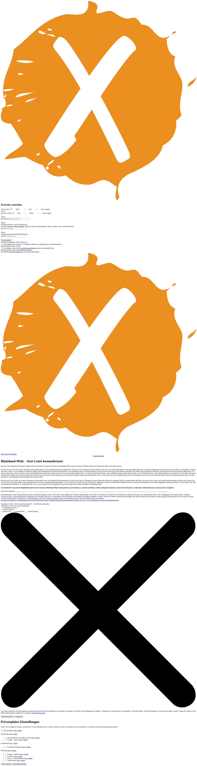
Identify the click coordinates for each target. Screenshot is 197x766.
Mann (17, 209)
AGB (41, 244)
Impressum (4, 500)
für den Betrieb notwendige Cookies (23, 738)
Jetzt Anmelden (6, 240)
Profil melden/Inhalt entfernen (70, 500)
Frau (30, 209)
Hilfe (58, 500)
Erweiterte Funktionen (19, 747)
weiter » (3, 211)
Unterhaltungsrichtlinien (28, 248)
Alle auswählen (8, 730)
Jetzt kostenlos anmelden (9, 454)
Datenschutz (39, 500)
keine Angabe (45, 209)
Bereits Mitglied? (98, 456)
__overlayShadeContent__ (9, 508)
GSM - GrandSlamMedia (20, 758)
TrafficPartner (16, 760)
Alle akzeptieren (6, 764)
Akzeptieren (18, 716)
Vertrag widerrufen (50, 500)
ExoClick (14, 756)
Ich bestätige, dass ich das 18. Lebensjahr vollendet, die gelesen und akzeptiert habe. (32, 244)
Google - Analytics (17, 754)
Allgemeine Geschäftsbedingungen (19, 500)
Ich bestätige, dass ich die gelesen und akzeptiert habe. (28, 248)
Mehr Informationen (7, 716)
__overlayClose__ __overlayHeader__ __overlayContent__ (20, 511)
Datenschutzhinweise (16, 252)
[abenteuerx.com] (98, 452)
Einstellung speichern (19, 764)
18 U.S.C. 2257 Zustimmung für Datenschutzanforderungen (99, 500)
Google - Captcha (17, 740)
